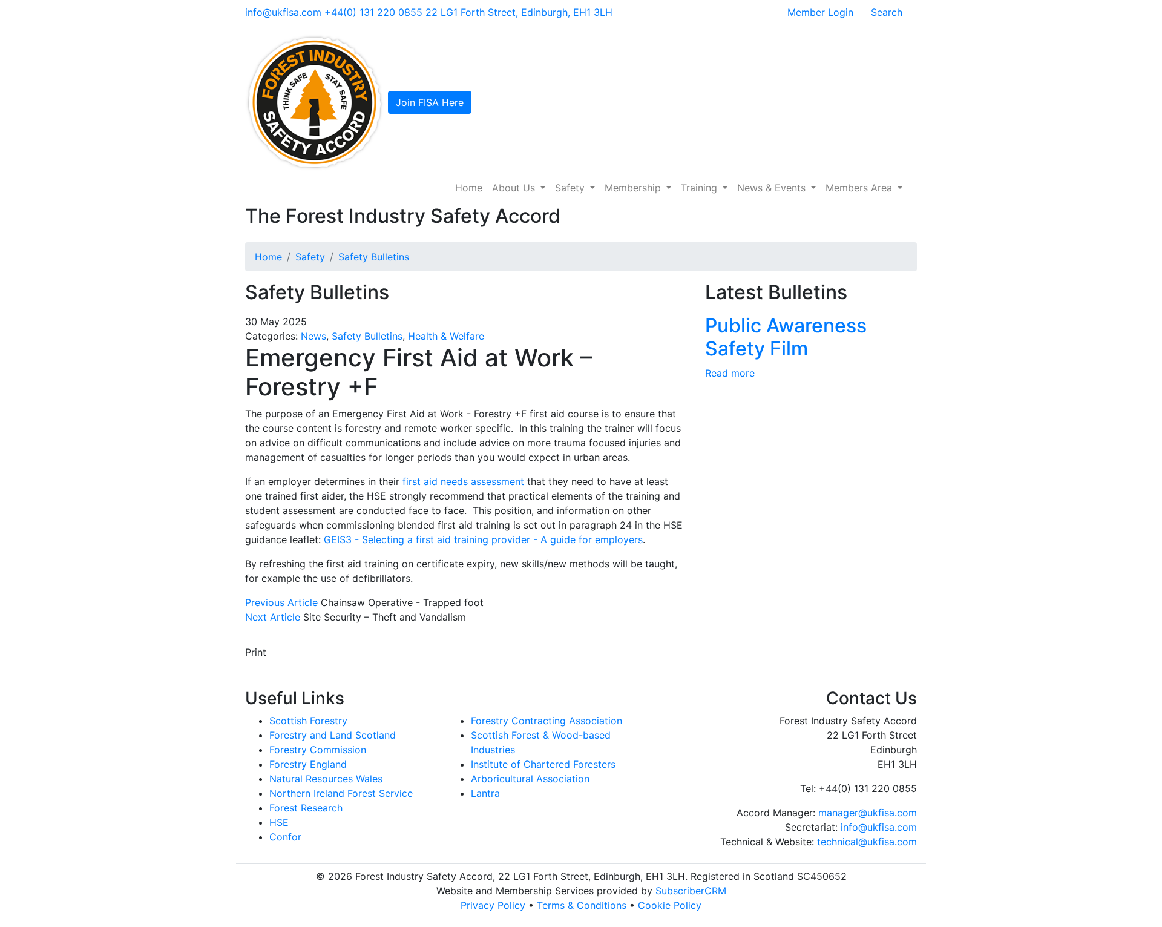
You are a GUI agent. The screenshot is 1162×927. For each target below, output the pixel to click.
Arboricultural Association (530, 779)
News (313, 336)
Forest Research (306, 808)
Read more (730, 373)
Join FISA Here (430, 102)
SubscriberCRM (690, 891)
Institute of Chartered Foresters (543, 764)
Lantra (485, 793)
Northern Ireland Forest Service (341, 793)
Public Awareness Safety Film (786, 337)
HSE (279, 822)
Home (468, 188)
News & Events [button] (773, 188)
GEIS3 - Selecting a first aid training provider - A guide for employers (483, 539)
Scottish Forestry (308, 720)
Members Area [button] (860, 188)
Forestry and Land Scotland (332, 735)
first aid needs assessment (463, 481)
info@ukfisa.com (283, 12)
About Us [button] (515, 188)
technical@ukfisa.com (867, 842)
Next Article (272, 617)
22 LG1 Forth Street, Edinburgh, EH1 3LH (518, 12)
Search (886, 12)
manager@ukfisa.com (867, 813)
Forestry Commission (317, 750)
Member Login (820, 12)
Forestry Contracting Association (546, 720)
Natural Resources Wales (325, 779)
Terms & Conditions (581, 905)
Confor (285, 837)
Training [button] (700, 188)
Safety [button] (571, 188)
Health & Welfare (446, 336)
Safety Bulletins (373, 257)
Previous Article (281, 602)
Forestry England (308, 764)
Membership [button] (634, 188)
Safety (310, 257)
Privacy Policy (493, 905)
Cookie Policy (669, 905)
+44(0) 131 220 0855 (373, 12)
